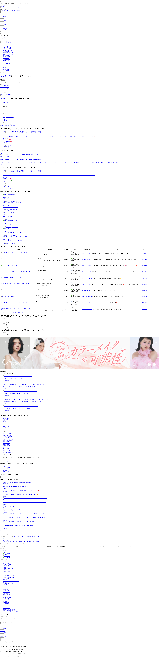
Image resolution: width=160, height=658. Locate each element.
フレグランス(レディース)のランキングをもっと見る (12, 312)
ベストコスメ (6, 62)
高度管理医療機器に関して (9, 610)
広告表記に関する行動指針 (38, 92)
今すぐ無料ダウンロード (6, 644)
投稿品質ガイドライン (8, 579)
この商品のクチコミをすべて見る (8, 188)
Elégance (5, 422)
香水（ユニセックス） (8, 471)
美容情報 (5, 601)
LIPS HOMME (6, 603)
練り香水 (5, 470)
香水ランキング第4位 (86, 259)
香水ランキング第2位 (86, 253)
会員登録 (2, 620)
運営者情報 (5, 562)
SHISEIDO (5, 425)
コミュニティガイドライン (9, 577)
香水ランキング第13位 (87, 278)
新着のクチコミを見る (8, 54)
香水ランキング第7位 (86, 290)
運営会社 (5, 67)
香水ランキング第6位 (86, 265)
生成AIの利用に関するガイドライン (11, 581)
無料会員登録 (15, 644)
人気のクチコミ (6, 592)
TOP (4, 119)
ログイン (5, 29)
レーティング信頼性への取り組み (52, 92)
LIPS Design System (7, 582)
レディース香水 (6, 467)
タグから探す (6, 55)
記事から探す (6, 58)
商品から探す (6, 51)
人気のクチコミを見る (8, 52)
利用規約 (5, 567)
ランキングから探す (7, 50)
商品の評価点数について (8, 575)
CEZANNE (5, 419)
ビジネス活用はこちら (8, 583)
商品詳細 (2, 79)
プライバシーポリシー (8, 568)
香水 (4, 117)
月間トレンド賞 (6, 63)
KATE (4, 421)
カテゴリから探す (7, 47)
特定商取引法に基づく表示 (9, 609)
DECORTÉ (5, 424)
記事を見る (3, 413)
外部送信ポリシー (7, 569)
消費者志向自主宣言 (7, 571)
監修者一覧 (5, 589)
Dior (4, 420)
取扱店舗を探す (6, 59)
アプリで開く (3, 5)
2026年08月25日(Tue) (5, 459)
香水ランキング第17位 (87, 296)
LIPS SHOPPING (6, 46)
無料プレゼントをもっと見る (7, 530)
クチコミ (5, 120)
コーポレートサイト (7, 564)
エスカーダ (5, 76)
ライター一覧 (6, 590)
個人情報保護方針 (7, 565)
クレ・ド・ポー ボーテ (8, 426)
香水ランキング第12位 (87, 302)
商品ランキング (6, 594)
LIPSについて (6, 69)
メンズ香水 (5, 469)
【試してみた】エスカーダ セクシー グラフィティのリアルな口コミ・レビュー (21, 541)
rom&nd (4, 428)
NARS (4, 427)
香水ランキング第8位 (86, 284)
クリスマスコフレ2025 (8, 452)
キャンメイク (6, 418)
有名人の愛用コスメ (7, 448)
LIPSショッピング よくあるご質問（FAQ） (12, 611)
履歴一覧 (6, 41)
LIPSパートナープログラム (9, 578)
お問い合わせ (6, 70)
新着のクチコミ (6, 593)
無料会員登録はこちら (9, 40)
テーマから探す (6, 56)
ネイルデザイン (6, 60)
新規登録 (5, 28)
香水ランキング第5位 (86, 271)
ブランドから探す (7, 48)
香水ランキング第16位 (87, 309)
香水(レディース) (10, 117)
